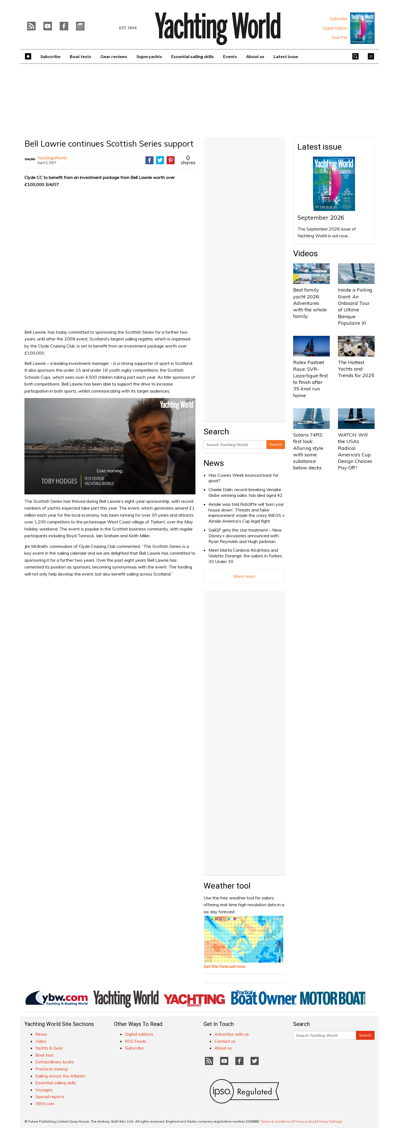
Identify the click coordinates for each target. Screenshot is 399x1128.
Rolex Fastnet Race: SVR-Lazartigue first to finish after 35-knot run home (310, 378)
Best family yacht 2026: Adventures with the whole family (310, 303)
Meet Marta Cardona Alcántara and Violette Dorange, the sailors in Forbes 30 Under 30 (245, 555)
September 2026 (320, 217)
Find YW (339, 37)
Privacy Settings (329, 1121)
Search (276, 444)
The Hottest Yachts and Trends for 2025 (356, 369)
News (214, 463)
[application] (109, 446)
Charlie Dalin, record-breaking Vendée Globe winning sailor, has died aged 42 (245, 492)
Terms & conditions (276, 1121)
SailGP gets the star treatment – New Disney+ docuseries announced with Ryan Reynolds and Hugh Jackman (245, 535)
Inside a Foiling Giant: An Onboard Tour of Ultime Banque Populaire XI (355, 306)
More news (244, 576)
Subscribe (338, 18)
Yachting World (51, 157)
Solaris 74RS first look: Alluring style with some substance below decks (308, 451)
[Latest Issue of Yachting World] (362, 28)
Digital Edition (335, 28)
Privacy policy (304, 1121)
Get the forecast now (224, 966)
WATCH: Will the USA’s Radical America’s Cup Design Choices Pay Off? (355, 451)
